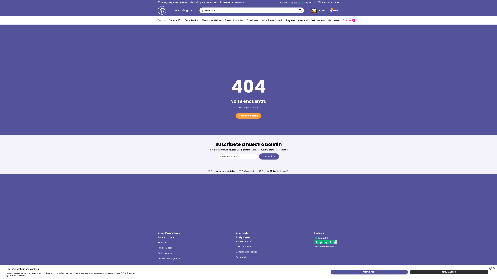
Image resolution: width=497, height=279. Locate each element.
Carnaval (303, 20)
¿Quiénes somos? (244, 241)
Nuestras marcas (244, 246)
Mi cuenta (162, 242)
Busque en (300, 10)
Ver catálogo (182, 10)
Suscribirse (269, 156)
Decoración (175, 20)
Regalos (290, 20)
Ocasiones (252, 20)
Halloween (334, 20)
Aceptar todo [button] (369, 272)
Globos (162, 20)
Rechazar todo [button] (449, 272)
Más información (142, 273)
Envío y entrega (165, 253)
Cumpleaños (192, 20)
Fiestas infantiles (234, 20)
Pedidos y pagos (166, 248)
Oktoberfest (318, 20)
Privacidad (241, 257)
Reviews (319, 233)
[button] (77, 275)
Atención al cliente (169, 233)
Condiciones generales (246, 252)
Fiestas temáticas (211, 20)
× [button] (494, 268)
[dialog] (248, 272)
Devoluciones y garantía (169, 258)
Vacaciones (268, 20)
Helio (280, 20)
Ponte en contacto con (168, 237)
